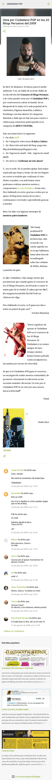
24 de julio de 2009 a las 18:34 (24, 566)
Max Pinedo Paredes (20, 618)
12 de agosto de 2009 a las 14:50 (25, 625)
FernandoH (16, 493)
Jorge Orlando (17, 470)
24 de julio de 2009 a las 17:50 (24, 549)
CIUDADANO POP (14, 4)
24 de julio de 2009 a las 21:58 (24, 580)
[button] (4, 31)
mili (12, 573)
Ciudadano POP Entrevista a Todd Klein (17, 668)
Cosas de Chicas (8, 751)
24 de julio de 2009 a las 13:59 (24, 486)
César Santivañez (18, 587)
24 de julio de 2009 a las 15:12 (24, 507)
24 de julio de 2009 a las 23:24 (24, 594)
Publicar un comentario (14, 631)
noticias (7, 450)
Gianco (14, 556)
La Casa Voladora (25, 188)
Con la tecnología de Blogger (27, 776)
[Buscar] (48, 4)
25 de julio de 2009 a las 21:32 (24, 611)
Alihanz (14, 539)
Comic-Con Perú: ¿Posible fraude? (15, 709)
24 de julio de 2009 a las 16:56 (24, 532)
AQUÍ (16, 137)
